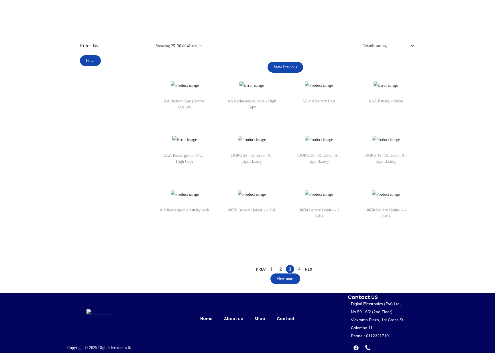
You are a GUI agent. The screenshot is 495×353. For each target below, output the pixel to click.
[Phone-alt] (368, 348)
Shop (259, 319)
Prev (261, 269)
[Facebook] (356, 348)
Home (206, 319)
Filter (90, 60)
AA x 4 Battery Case (318, 101)
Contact (286, 319)
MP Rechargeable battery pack (184, 210)
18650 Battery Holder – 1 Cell (251, 210)
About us (233, 319)
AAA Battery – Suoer (385, 101)
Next (310, 269)
